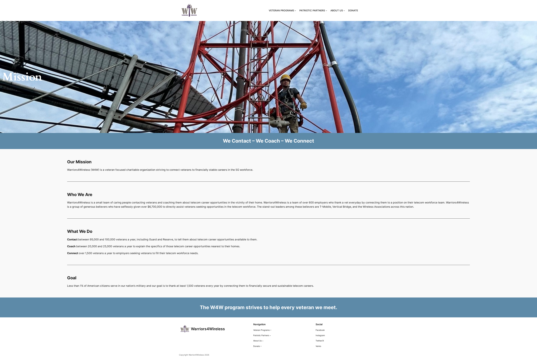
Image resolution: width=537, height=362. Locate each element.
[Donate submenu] (261, 346)
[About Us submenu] (262, 340)
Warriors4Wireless (208, 329)
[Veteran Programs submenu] (270, 330)
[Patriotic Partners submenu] (270, 335)
